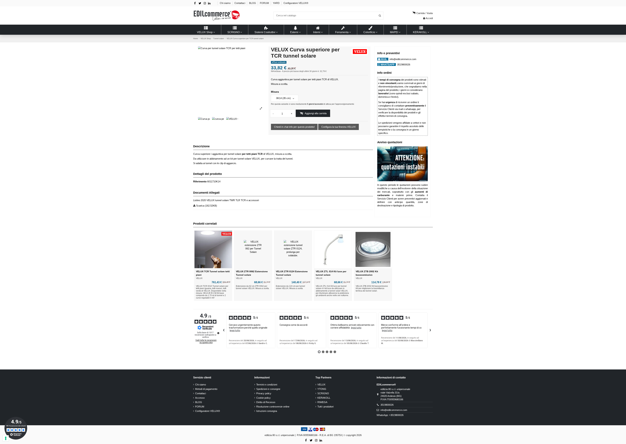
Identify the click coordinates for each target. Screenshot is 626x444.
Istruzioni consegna (266, 411)
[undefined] (218, 333)
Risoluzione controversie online (272, 406)
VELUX (321, 384)
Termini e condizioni (266, 384)
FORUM (265, 3)
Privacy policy (263, 393)
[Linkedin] (209, 3)
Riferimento (200, 181)
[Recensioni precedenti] (223, 330)
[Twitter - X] (200, 3)
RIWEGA (322, 402)
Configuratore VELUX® (295, 3)
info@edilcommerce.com (402, 59)
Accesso (200, 397)
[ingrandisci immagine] (261, 108)
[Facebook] (195, 3)
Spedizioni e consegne (268, 389)
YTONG (321, 389)
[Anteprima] (213, 267)
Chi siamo (225, 3)
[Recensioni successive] (430, 330)
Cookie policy (263, 397)
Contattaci (240, 3)
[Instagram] (205, 3)
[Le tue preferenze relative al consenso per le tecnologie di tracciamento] (6, 438)
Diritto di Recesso (265, 402)
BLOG (253, 3)
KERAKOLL (323, 397)
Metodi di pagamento (206, 389)
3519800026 (403, 64)
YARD (276, 3)
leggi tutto (235, 330)
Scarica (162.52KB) (206, 205)
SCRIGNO (323, 393)
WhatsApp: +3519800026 (390, 415)
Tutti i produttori (325, 406)
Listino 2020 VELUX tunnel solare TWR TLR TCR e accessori (226, 200)
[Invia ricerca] (379, 16)
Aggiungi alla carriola (316, 113)
